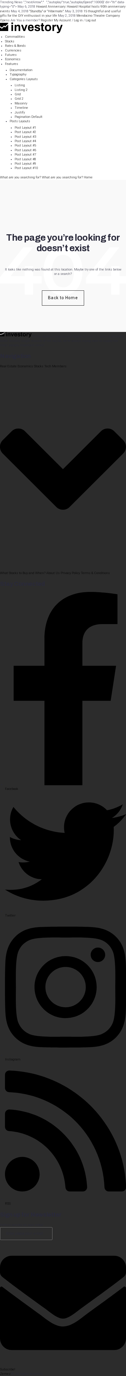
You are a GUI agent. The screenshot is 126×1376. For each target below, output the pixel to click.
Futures (11, 55)
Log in (78, 20)
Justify (20, 112)
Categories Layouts (24, 79)
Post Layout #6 (25, 150)
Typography (18, 74)
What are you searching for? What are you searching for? (42, 177)
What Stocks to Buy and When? (22, 573)
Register (47, 20)
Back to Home (63, 297)
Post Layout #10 (26, 168)
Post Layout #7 (25, 154)
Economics (13, 59)
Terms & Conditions (95, 573)
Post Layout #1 (25, 128)
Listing (20, 85)
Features (11, 64)
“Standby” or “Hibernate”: (46, 11)
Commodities (15, 37)
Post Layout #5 (25, 145)
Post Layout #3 (25, 137)
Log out (91, 20)
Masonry (21, 103)
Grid (18, 94)
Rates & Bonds (15, 46)
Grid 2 (19, 99)
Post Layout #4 (25, 141)
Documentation (21, 70)
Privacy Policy (70, 573)
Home (88, 177)
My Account (62, 20)
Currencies (13, 50)
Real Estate (8, 366)
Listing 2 (21, 90)
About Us (53, 573)
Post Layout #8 (25, 159)
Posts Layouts (20, 121)
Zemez (5, 1374)
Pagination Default (28, 117)
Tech (47, 366)
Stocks (9, 41)
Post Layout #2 (25, 132)
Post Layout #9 (25, 164)
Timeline (21, 108)
